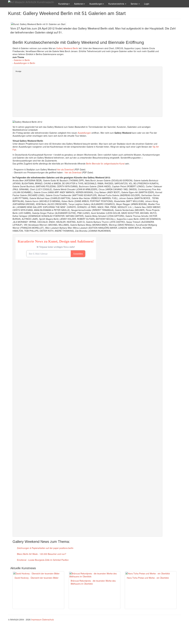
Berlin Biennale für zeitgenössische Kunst (105, 163)
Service (134, 3)
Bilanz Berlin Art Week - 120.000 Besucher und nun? (41, 553)
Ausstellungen (95, 3)
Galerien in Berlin (22, 60)
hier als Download (65, 169)
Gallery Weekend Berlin (67, 48)
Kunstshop (63, 3)
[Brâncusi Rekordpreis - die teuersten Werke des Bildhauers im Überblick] (94, 575)
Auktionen (78, 3)
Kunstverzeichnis (116, 3)
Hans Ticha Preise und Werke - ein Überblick (148, 577)
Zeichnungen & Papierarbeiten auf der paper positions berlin (44, 548)
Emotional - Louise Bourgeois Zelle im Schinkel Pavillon (42, 559)
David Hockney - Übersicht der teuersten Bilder (36, 577)
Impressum (36, 619)
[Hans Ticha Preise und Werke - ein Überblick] (151, 573)
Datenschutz (48, 619)
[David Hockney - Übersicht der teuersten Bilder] (38, 573)
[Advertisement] (87, 93)
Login (146, 3)
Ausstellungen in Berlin (24, 63)
